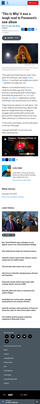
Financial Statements (10, 379)
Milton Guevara (8, 189)
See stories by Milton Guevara (13, 197)
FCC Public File (8, 371)
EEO (5, 366)
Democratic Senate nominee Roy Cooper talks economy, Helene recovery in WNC (18, 283)
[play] (3, 402)
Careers (6, 383)
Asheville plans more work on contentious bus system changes (18, 292)
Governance (7, 375)
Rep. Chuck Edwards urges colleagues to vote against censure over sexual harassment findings (19, 243)
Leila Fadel (11, 26)
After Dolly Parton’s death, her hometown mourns (19, 251)
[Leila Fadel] (6, 171)
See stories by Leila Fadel (22, 180)
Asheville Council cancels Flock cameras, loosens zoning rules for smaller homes (19, 259)
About (6, 350)
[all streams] (37, 401)
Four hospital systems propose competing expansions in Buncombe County (16, 318)
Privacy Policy (8, 362)
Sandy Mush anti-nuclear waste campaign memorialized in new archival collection (16, 300)
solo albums (13, 98)
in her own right (28, 95)
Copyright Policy (9, 358)
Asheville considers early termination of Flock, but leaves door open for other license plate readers (20, 309)
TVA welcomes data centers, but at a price (16, 267)
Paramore (29, 87)
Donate (34, 3)
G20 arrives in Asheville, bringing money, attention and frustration (20, 274)
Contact (6, 354)
